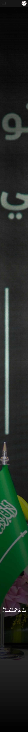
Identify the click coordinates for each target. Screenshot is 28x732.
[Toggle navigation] (3, 3)
